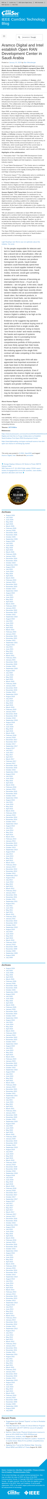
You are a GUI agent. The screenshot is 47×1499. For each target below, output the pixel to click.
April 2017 (9, 757)
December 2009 (11, 947)
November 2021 (11, 638)
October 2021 (11, 640)
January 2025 (11, 556)
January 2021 (11, 660)
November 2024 (11, 560)
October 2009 (11, 951)
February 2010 (11, 942)
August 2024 (10, 567)
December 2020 (11, 662)
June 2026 (9, 520)
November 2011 (11, 897)
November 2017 (11, 742)
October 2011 (10, 899)
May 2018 (9, 729)
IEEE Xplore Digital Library (25, 2)
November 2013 (11, 845)
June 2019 (9, 701)
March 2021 (10, 655)
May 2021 (9, 651)
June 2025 (9, 545)
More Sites (15, 4)
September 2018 (12, 720)
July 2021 (9, 647)
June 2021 (9, 649)
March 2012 (10, 888)
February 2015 (11, 813)
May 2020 (9, 677)
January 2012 (11, 893)
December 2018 (11, 714)
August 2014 (10, 826)
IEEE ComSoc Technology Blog (23, 21)
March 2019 (10, 707)
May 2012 (9, 884)
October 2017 (11, 744)
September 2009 (12, 953)
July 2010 (9, 931)
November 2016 (11, 768)
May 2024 (9, 573)
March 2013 (10, 862)
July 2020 (9, 673)
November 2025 (11, 535)
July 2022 (9, 621)
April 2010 (9, 938)
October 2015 (11, 796)
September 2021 (12, 642)
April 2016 (9, 783)
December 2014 (11, 817)
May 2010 (9, 936)
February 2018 (11, 735)
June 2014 (9, 830)
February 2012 (11, 890)
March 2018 (10, 733)
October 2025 (11, 537)
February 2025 (11, 554)
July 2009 (9, 957)
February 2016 (11, 787)
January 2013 (11, 867)
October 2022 (11, 614)
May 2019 (9, 703)
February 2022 (11, 632)
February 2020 (11, 683)
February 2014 (11, 839)
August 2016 (10, 774)
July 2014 (9, 828)
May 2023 (9, 599)
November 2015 (11, 793)
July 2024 (9, 569)
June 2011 (9, 908)
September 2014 (12, 824)
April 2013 (9, 860)
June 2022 (9, 623)
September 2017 (12, 746)
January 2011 (10, 919)
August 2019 (10, 696)
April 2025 (9, 550)
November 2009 (11, 949)
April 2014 (9, 834)
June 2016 (9, 778)
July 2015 (9, 802)
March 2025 (10, 552)
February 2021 (11, 658)
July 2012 (9, 880)
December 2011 (11, 895)
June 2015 (9, 804)
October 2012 (11, 873)
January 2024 (11, 582)
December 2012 (11, 869)
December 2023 (11, 584)
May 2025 (9, 548)
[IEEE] (31, 1493)
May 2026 (9, 522)
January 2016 (11, 789)
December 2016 (11, 765)
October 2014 (11, 821)
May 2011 (9, 910)
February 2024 (11, 580)
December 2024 (11, 558)
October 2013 (11, 847)
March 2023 (10, 604)
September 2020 (12, 668)
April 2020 (9, 679)
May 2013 (9, 858)
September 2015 (12, 798)
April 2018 (9, 731)
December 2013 (11, 843)
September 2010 (12, 927)
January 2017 (11, 763)
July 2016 (9, 776)
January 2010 (11, 944)
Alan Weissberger (30, 62)
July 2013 (9, 854)
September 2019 (12, 694)
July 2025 (9, 543)
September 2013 (12, 849)
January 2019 (11, 711)
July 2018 (9, 724)
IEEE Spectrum (5, 4)
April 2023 (9, 601)
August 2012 (10, 878)
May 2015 (9, 806)
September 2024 (12, 565)
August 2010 (10, 929)
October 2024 (11, 563)
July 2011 (9, 906)
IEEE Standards (39, 2)
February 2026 (11, 528)
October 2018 (11, 718)
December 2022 (11, 610)
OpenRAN (28, 453)
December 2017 (11, 739)
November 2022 (11, 612)
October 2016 (11, 770)
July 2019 (9, 699)
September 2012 (12, 875)
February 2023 (11, 606)
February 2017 (11, 761)
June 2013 (9, 856)
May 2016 (9, 780)
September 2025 (12, 539)
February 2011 (11, 916)
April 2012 (9, 886)
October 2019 (11, 692)
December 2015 (11, 791)
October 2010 (11, 925)
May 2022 (9, 625)
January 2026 (11, 530)
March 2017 (10, 759)
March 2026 (10, 526)
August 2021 (10, 645)
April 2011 (9, 912)
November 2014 (11, 819)
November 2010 (11, 923)
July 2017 (9, 750)
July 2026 (9, 517)
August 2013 (10, 852)
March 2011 (10, 914)
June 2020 (9, 675)
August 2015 (10, 800)
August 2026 (10, 515)
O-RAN (21, 453)
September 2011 (11, 901)
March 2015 (10, 811)
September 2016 (12, 772)
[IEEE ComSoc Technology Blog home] (23, 13)
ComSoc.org (12, 2)
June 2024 (9, 571)
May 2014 (9, 832)
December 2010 (11, 921)
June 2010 (9, 934)
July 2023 (9, 595)
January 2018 (11, 737)
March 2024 (10, 578)
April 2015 (9, 809)
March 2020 (10, 681)
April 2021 (9, 653)
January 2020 (11, 686)
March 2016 (10, 785)
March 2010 (10, 940)
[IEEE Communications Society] (14, 1493)
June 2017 (9, 752)
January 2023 (11, 608)
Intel (14, 455)
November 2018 (11, 716)
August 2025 (10, 541)
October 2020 (11, 666)
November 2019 (11, 690)
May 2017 (9, 755)
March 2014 (10, 837)
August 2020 (10, 670)
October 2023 (11, 589)
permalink (29, 455)
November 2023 (11, 586)
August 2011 (10, 903)
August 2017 (10, 748)
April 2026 (9, 524)
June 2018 (9, 727)
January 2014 (11, 841)
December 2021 (11, 636)
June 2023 (9, 597)
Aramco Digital (7, 455)
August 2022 (10, 619)
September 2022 (12, 617)
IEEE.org (4, 2)
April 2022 (9, 627)
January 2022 (11, 634)
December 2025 (11, 532)
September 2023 (12, 591)
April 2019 (9, 705)
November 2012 (11, 871)
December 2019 (11, 688)
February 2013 (11, 865)
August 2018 (10, 722)
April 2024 (9, 576)
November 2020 (11, 664)
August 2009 (10, 955)
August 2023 (10, 593)
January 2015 (11, 815)
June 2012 (9, 882)
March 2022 (10, 630)
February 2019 (11, 709)
